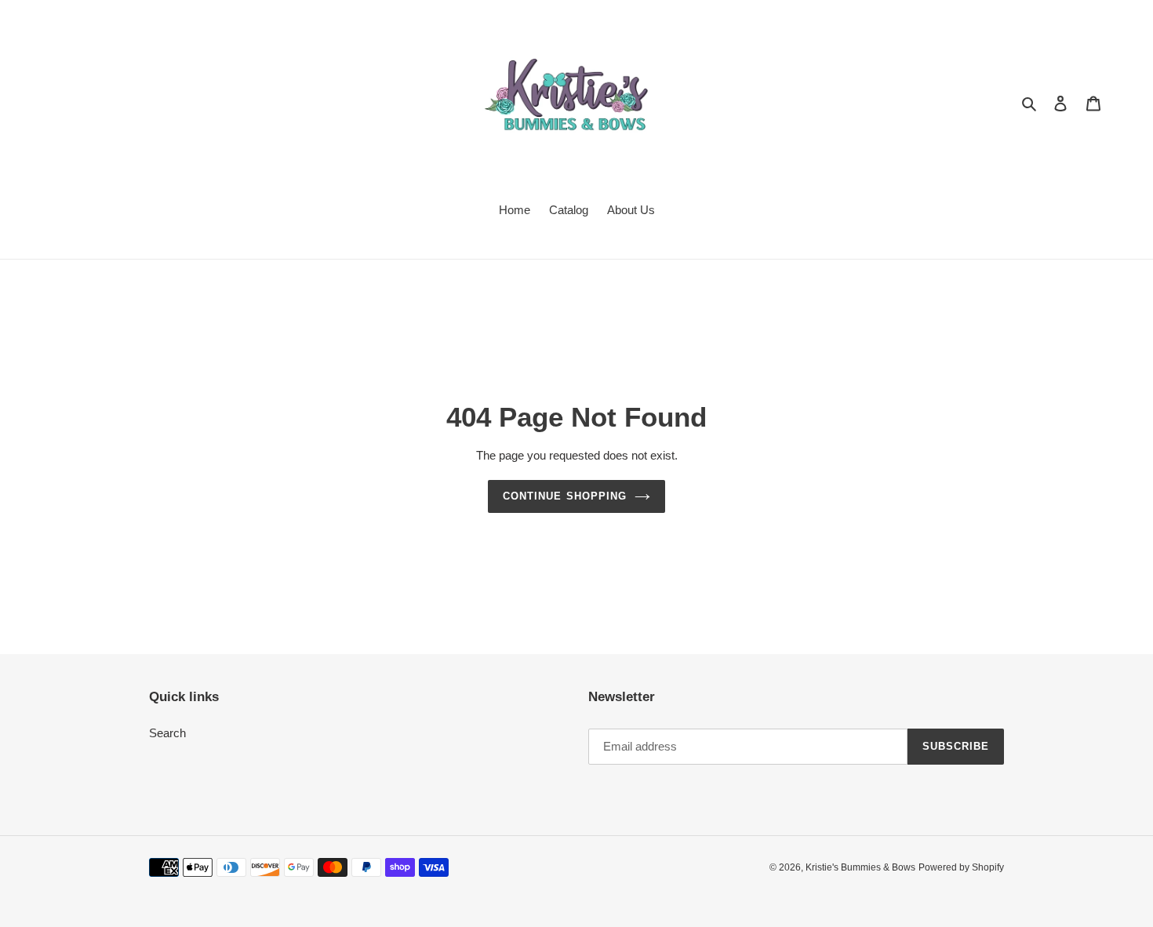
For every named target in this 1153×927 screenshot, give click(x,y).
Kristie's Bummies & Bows (860, 867)
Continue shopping (565, 496)
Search (167, 733)
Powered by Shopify (961, 867)
